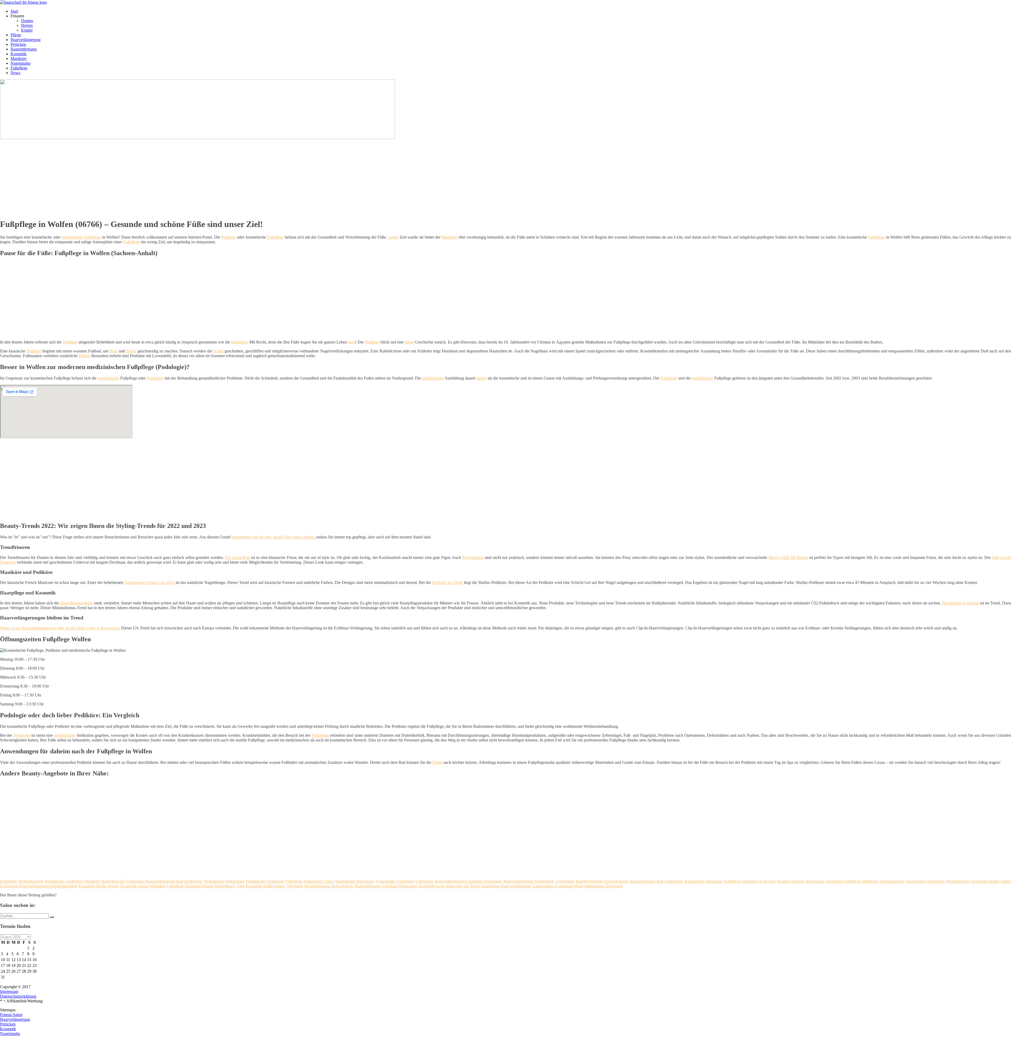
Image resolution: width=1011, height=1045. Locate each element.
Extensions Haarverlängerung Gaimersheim (518, 886)
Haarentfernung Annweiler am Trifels (449, 886)
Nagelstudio (21, 63)
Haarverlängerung (26, 39)
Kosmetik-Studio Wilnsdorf (143, 886)
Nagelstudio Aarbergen (63, 881)
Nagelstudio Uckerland (394, 881)
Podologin (320, 735)
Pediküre (228, 237)
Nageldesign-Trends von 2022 (149, 582)
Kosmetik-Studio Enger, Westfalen (274, 886)
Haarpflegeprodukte (76, 603)
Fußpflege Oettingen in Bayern (749, 881)
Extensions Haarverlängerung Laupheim (449, 881)
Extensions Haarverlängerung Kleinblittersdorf (38, 886)
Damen (27, 20)
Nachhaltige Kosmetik (960, 603)
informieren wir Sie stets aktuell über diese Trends (272, 537)
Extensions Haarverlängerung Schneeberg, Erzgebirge (529, 881)
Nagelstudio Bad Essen (354, 881)
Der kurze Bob (237, 557)
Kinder (27, 30)
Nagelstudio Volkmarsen (224, 881)
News (15, 72)
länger (481, 378)
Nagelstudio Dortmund (265, 881)
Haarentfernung (24, 49)
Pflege (16, 35)
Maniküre (19, 58)
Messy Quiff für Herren (788, 557)
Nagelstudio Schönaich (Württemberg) (938, 881)
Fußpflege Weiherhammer (21, 881)
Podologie (155, 378)
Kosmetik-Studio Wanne (98, 886)
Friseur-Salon (11, 1014)
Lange (393, 237)
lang (351, 342)
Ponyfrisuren (473, 557)
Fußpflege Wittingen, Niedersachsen (874, 881)
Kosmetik (19, 54)
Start (14, 11)
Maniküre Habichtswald (104, 881)
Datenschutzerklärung (18, 996)
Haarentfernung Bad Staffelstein (656, 881)
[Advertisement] (162, 177)
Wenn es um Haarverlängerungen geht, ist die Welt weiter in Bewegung (59, 628)
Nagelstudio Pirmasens (703, 881)
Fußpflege (19, 68)
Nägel (131, 351)
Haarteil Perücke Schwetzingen (602, 881)
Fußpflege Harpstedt (184, 886)
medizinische (72, 237)
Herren (27, 25)
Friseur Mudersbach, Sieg (223, 886)
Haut (114, 351)
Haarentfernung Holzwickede (328, 886)
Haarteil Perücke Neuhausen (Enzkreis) (810, 881)
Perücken (18, 44)
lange (409, 342)
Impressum (9, 991)
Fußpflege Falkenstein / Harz (309, 881)
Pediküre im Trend (447, 582)
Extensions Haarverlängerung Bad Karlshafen (164, 881)
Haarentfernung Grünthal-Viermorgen (385, 886)
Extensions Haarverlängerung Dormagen (589, 886)
